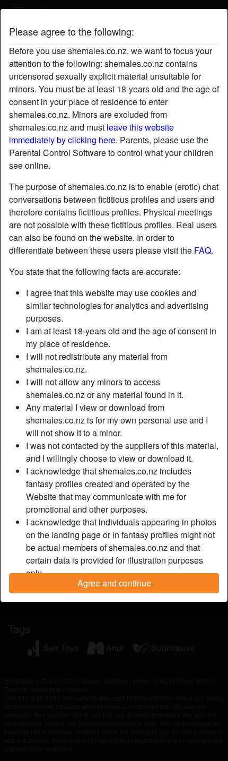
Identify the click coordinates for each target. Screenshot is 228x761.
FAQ (202, 250)
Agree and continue (114, 583)
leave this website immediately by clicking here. (91, 133)
